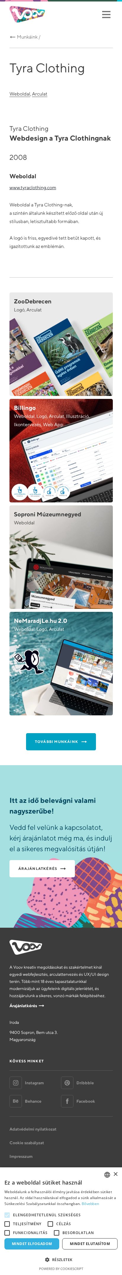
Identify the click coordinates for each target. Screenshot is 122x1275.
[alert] (61, 1221)
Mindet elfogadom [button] (32, 1243)
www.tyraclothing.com (32, 187)
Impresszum (21, 1156)
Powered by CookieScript (61, 1268)
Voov (27, 14)
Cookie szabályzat (26, 1142)
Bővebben (90, 1203)
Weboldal (19, 94)
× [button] (115, 1174)
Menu (106, 14)
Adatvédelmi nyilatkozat (33, 1129)
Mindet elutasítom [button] (90, 1243)
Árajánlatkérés (23, 1005)
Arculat (39, 94)
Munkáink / (29, 37)
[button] (61, 1260)
